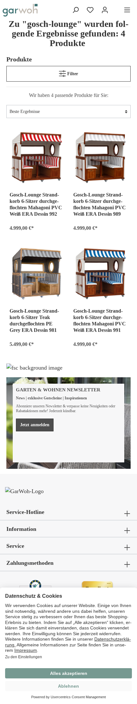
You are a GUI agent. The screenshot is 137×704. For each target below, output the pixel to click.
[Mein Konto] (104, 10)
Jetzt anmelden (34, 424)
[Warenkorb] (116, 10)
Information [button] (21, 529)
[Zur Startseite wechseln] (20, 10)
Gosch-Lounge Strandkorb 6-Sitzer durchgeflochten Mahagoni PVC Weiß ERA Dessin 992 (36, 204)
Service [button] (15, 546)
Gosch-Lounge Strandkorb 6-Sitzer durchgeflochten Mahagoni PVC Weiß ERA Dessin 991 (99, 320)
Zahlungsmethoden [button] (30, 563)
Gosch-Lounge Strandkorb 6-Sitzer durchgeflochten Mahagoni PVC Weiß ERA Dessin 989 (99, 204)
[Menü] (127, 10)
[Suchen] (75, 10)
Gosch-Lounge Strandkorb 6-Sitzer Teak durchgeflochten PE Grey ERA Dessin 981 (34, 320)
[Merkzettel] (90, 10)
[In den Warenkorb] (56, 227)
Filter (72, 73)
